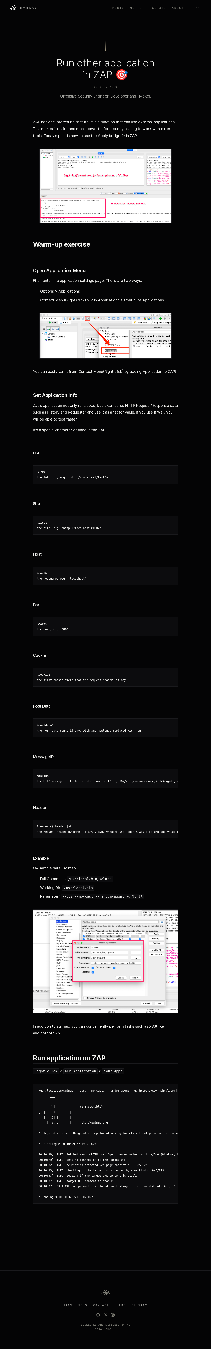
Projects (157, 7)
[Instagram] (113, 1315)
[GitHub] (98, 1315)
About (178, 7)
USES (82, 1305)
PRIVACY (140, 1305)
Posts (118, 7)
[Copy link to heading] (94, 244)
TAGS (68, 1305)
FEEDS (120, 1305)
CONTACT (101, 1305)
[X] (105, 1315)
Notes (136, 7)
